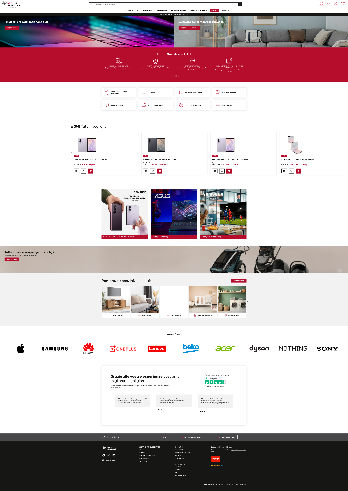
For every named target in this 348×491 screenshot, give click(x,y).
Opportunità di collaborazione (147, 455)
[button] (72, 153)
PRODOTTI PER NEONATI (197, 10)
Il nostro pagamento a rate (182, 452)
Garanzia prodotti (180, 458)
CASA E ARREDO (162, 10)
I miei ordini (178, 467)
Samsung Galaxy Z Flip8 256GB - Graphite (328, 159)
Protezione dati (143, 461)
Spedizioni (178, 455)
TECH (129, 10)
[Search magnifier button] (240, 4)
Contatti (177, 469)
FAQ (176, 472)
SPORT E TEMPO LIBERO (144, 10)
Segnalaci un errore (180, 475)
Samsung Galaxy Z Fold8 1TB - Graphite (119, 159)
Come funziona (179, 449)
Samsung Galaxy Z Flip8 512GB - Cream (258, 159)
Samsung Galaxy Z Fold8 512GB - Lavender (190, 159)
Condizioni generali (144, 458)
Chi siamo (141, 449)
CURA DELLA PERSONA (178, 10)
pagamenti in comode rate (238, 450)
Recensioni (142, 452)
